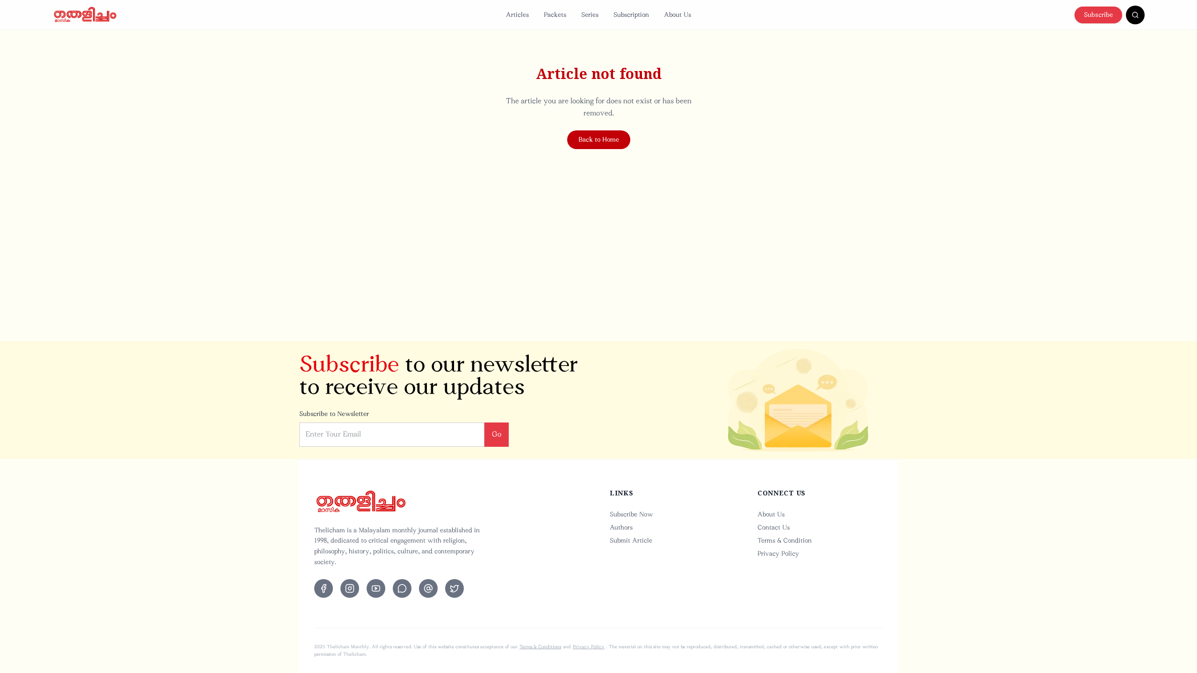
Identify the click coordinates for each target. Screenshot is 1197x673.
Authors (621, 527)
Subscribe (1098, 15)
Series (589, 15)
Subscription (631, 15)
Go (496, 434)
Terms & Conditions (540, 647)
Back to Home (598, 139)
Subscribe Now (631, 514)
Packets (555, 15)
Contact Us (773, 527)
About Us (677, 15)
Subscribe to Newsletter (334, 414)
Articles (517, 15)
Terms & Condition (784, 540)
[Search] (1135, 15)
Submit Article (631, 540)
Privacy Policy (778, 554)
